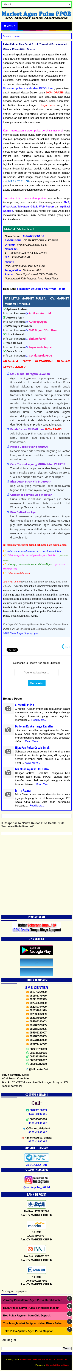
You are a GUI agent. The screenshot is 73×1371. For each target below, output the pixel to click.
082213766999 (38, 1049)
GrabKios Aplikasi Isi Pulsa (32, 769)
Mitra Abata (23, 790)
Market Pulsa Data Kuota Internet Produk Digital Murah (43, 1359)
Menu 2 (10, 26)
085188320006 (38, 1056)
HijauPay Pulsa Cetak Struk (32, 747)
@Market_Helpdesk (38, 1128)
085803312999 (38, 1063)
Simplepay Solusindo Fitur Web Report (41, 288)
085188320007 (38, 1060)
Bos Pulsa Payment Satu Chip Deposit (26, 1315)
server (32, 49)
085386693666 (38, 1119)
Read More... (38, 719)
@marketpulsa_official (38, 1137)
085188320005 (38, 1052)
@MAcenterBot (38, 1069)
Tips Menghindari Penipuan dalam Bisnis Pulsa (32, 1323)
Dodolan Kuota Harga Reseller (34, 726)
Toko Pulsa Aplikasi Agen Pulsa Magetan (28, 1330)
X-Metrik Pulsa (24, 705)
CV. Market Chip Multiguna (57, 1365)
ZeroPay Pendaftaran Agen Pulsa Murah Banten (32, 1299)
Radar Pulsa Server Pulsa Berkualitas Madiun (31, 1307)
